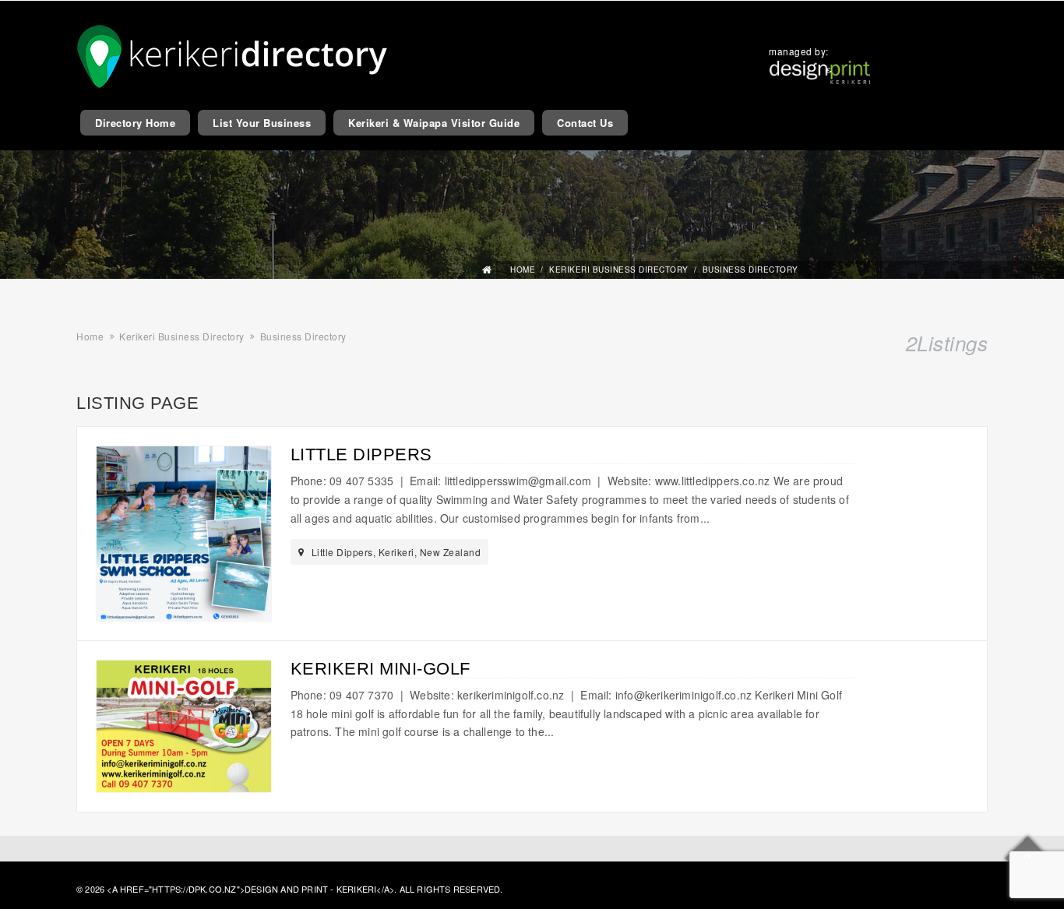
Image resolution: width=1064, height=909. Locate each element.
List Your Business (262, 122)
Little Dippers (361, 454)
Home (522, 269)
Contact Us (585, 122)
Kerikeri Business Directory (619, 269)
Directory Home (135, 122)
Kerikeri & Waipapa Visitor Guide (434, 122)
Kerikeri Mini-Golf (380, 668)
